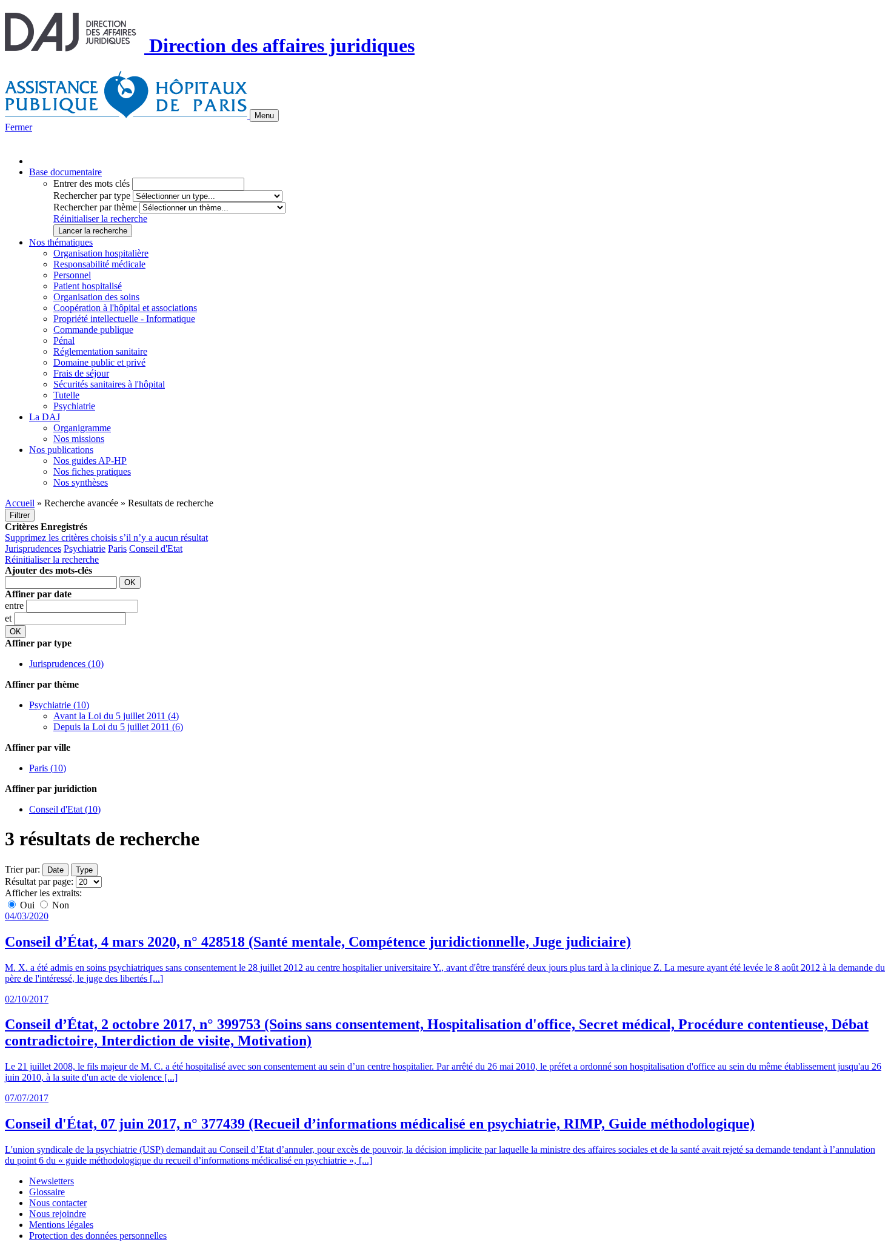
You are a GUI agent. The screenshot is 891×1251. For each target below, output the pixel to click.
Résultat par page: (39, 881)
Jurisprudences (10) (66, 664)
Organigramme (82, 428)
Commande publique (93, 329)
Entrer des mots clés (91, 183)
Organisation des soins (96, 297)
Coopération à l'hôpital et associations (125, 308)
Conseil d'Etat (155, 548)
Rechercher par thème (95, 207)
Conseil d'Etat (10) (65, 809)
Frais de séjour (81, 373)
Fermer (18, 127)
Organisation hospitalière (100, 253)
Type (84, 869)
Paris (117, 548)
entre (15, 605)
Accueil (20, 503)
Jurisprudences (33, 548)
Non (59, 905)
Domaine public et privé (99, 362)
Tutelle (66, 395)
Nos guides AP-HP (90, 460)
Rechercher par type (91, 195)
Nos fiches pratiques (92, 471)
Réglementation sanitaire (100, 351)
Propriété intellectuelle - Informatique (124, 319)
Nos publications (61, 449)
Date (55, 869)
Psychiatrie (74, 406)
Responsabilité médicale (99, 264)
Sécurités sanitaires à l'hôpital (109, 384)
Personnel (72, 275)
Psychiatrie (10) (59, 705)
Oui (27, 905)
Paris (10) (47, 768)
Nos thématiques (61, 242)
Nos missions (78, 439)
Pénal (64, 340)
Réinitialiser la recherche (100, 218)
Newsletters (51, 1181)
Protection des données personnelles (98, 1235)
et (9, 618)
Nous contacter (58, 1203)
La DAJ (44, 417)
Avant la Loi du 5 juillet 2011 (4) (116, 716)
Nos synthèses (80, 482)
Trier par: (22, 869)
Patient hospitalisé (87, 286)
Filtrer (20, 515)
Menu (264, 115)
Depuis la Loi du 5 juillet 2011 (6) (118, 727)
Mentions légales (61, 1224)
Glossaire (47, 1192)
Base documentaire (65, 172)
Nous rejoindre (57, 1214)
